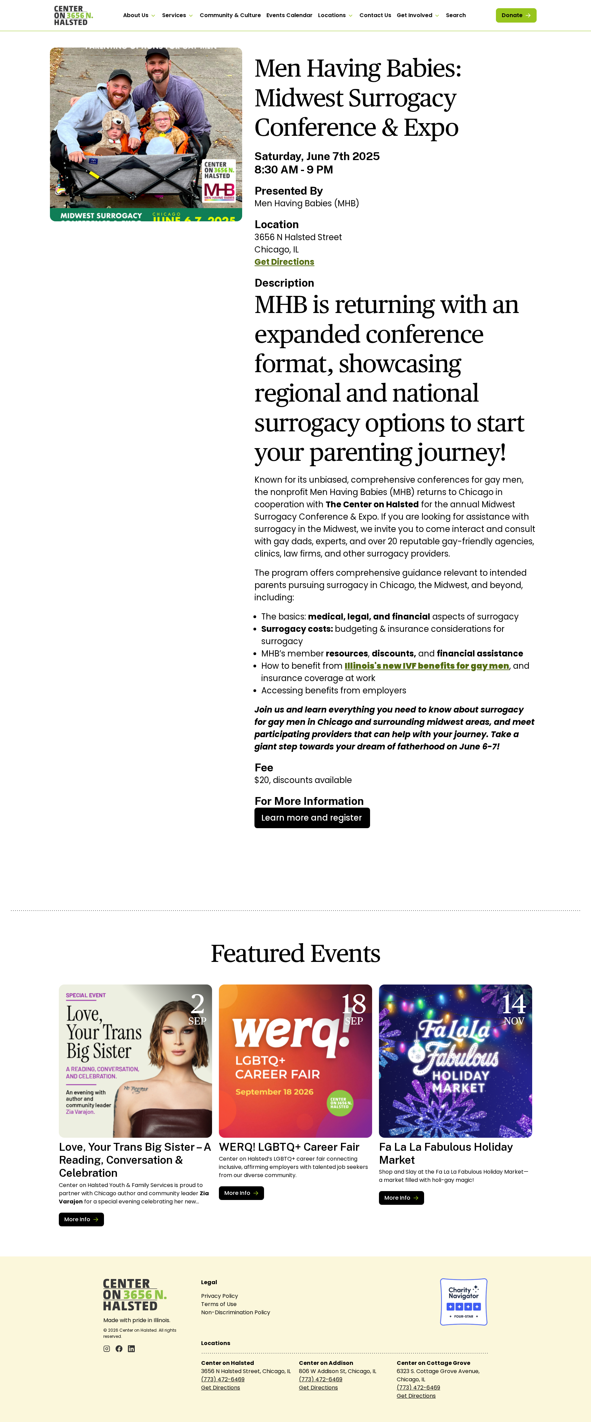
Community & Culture (230, 15)
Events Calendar (289, 15)
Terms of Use (219, 1304)
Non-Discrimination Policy (235, 1312)
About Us (135, 15)
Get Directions (284, 262)
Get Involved (414, 15)
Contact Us (375, 15)
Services (174, 15)
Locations (332, 15)
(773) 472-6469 (223, 1379)
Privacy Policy (219, 1296)
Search (456, 15)
